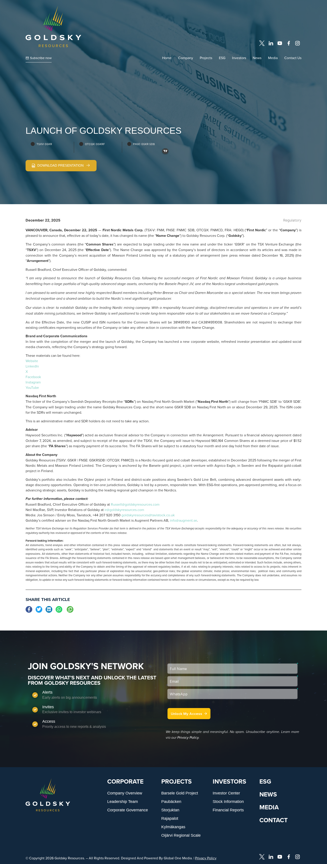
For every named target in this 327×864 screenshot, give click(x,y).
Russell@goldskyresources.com (135, 504)
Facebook (33, 376)
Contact (273, 820)
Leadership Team (122, 802)
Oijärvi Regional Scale (181, 835)
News (257, 57)
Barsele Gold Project (179, 793)
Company (185, 57)
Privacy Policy (188, 738)
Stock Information (228, 802)
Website (32, 360)
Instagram (33, 382)
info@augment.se (183, 520)
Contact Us (292, 57)
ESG (222, 57)
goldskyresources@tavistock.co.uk (148, 515)
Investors (239, 57)
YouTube (32, 387)
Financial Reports (228, 810)
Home (167, 57)
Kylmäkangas (173, 827)
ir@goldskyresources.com (124, 509)
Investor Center (226, 793)
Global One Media (178, 858)
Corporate (125, 781)
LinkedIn (32, 366)
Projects (206, 57)
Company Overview (124, 793)
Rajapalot (169, 818)
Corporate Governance (127, 810)
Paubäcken (171, 802)
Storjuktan (170, 810)
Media (273, 57)
